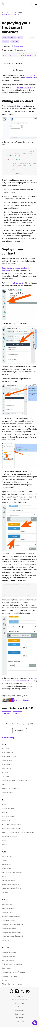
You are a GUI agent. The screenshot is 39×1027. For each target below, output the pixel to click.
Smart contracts (7, 768)
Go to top (21, 730)
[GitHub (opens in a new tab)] (11, 991)
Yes (8, 714)
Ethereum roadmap (8, 956)
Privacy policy (19, 1010)
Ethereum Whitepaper (9, 952)
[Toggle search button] (31, 4)
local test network (24, 87)
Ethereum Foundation (9, 928)
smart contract (29, 78)
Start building (6, 868)
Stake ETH (5, 840)
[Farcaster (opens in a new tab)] (17, 991)
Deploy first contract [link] (12, 14)
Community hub (7, 904)
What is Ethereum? (8, 752)
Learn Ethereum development (12, 872)
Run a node (6, 776)
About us (20, 996)
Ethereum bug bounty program (12, 924)
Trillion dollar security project (12, 984)
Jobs (19, 1007)
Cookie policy (19, 1017)
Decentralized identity (9, 836)
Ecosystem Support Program (12, 936)
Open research (7, 968)
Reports (4, 980)
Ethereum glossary (8, 792)
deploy (32, 75)
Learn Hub (5, 748)
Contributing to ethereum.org (11, 916)
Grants (4, 876)
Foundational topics (8, 880)
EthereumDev (19, 46)
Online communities (8, 908)
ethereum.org (8, 738)
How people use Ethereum (11, 788)
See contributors (22, 700)
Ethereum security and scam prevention (15, 780)
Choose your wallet (8, 808)
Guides (4, 804)
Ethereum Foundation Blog (11, 932)
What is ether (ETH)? (9, 756)
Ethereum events (7, 912)
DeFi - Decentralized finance (11, 828)
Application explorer (9, 816)
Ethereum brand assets (19, 1000)
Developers (7, 12)
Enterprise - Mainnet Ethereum (13, 888)
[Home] (3, 4)
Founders (5, 892)
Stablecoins (6, 820)
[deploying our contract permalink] (1, 251)
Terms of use (19, 1014)
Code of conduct (19, 1003)
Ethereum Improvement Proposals (13, 972)
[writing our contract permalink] (1, 101)
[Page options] (12, 63)
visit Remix (18, 106)
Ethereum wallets (7, 760)
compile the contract (17, 283)
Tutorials (18, 12)
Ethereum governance (9, 976)
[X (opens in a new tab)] (22, 991)
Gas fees (5, 772)
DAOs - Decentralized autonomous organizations (18, 832)
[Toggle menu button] (36, 4)
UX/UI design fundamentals (11, 884)
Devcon (5, 940)
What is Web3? (7, 764)
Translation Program (8, 920)
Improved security (8, 960)
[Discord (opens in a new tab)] (28, 991)
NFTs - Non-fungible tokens (11, 824)
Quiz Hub (5, 784)
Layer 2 (4, 844)
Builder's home (7, 856)
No (19, 714)
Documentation (7, 864)
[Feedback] (34, 1022)
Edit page (19, 64)
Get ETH (4, 812)
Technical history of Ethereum (12, 964)
